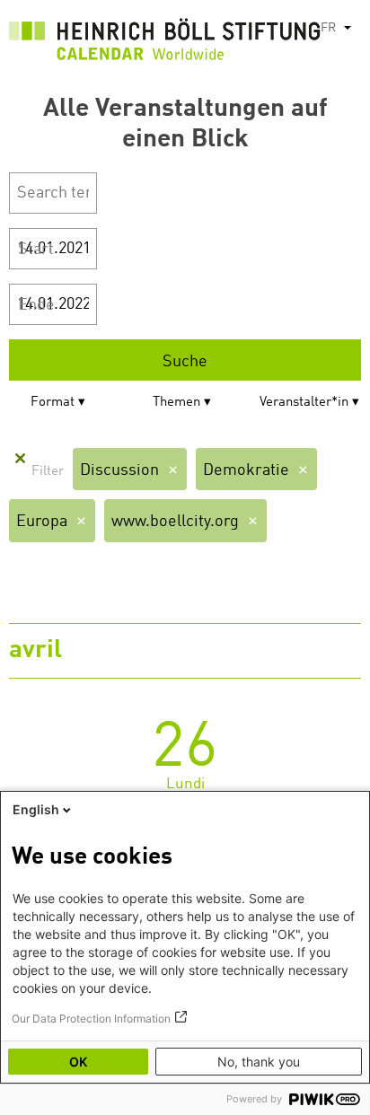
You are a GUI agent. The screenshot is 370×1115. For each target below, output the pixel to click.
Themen (176, 402)
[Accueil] (165, 44)
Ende (36, 305)
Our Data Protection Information (91, 1018)
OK (78, 1061)
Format (53, 402)
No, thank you (258, 1061)
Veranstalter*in (304, 402)
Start (36, 249)
